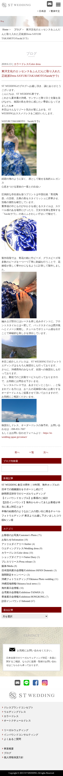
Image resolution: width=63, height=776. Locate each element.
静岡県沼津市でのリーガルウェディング (24, 493)
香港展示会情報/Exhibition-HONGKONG (23, 596)
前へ (17, 452)
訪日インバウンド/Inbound (16, 601)
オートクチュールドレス (17, 720)
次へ (45, 452)
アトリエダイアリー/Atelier (16, 544)
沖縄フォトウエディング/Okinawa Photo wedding (28, 579)
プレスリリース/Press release (17, 561)
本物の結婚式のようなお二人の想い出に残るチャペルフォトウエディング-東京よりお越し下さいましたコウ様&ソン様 (31, 515)
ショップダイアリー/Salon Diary (19, 557)
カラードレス (11, 716)
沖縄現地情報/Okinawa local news (19, 583)
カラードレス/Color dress (15, 553)
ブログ (17, 29)
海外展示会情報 (10, 588)
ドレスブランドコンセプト (18, 707)
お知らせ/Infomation (12, 539)
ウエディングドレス (15, 712)
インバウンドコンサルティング (21, 734)
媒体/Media (7, 566)
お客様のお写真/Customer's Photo (19, 535)
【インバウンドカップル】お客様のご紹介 (25, 498)
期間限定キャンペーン (14, 574)
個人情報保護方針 (13, 757)
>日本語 (41, 11)
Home (5, 29)
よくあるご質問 (12, 739)
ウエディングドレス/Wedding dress (20, 548)
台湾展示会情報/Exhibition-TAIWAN (21, 592)
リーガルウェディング (16, 730)
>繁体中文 (54, 11)
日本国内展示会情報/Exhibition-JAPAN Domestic (27, 570)
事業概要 (9, 748)
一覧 (31, 452)
